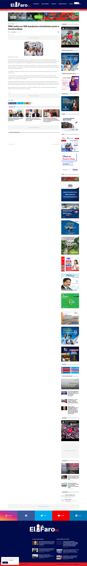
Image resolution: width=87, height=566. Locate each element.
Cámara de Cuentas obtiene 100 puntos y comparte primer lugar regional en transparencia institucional (47, 549)
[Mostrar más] (32, 103)
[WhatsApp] (25, 103)
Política (20, 9)
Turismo (12, 9)
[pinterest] (78, 10)
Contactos (70, 564)
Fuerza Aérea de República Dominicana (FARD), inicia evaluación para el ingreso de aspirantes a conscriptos (73, 393)
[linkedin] (65, 372)
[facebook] (73, 10)
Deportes (53, 3)
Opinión (71, 3)
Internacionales (63, 3)
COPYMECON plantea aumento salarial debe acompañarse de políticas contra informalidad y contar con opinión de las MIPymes (46, 543)
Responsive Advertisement (34, 37)
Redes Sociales (76, 564)
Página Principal (11, 23)
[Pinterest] (27, 103)
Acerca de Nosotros (62, 564)
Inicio (9, 9)
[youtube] (76, 10)
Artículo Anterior (12, 144)
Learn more (11, 560)
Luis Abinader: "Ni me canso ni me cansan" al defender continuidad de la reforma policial (33, 119)
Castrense (16, 9)
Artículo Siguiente (55, 144)
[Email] (29, 103)
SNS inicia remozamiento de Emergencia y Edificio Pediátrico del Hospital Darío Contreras (46, 555)
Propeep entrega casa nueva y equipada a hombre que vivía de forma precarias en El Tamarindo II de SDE (73, 485)
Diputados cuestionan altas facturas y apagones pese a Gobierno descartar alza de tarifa (73, 477)
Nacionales (36, 3)
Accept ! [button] (5, 562)
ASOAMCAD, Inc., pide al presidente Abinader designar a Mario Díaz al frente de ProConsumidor (73, 401)
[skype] (74, 372)
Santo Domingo (45, 3)
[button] (75, 3)
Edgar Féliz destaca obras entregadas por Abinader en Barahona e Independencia (15, 119)
